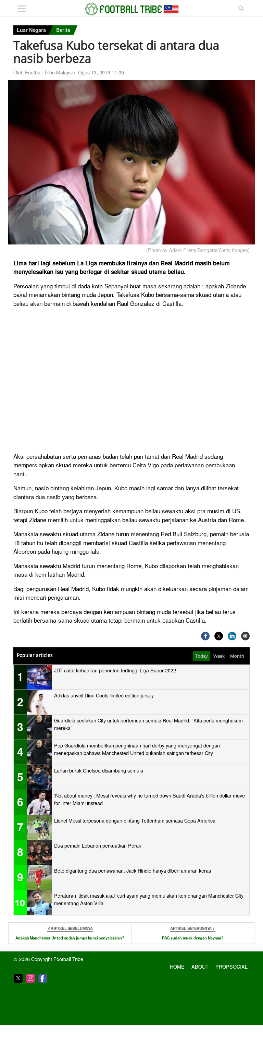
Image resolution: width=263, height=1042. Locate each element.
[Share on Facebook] (205, 636)
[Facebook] (42, 978)
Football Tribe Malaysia (50, 72)
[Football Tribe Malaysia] (131, 9)
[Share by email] (245, 636)
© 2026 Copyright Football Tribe (48, 958)
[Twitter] (18, 978)
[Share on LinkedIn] (232, 636)
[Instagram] (30, 978)
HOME (177, 966)
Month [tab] (237, 656)
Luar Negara (31, 29)
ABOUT (200, 966)
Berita (63, 29)
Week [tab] (219, 656)
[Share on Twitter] (218, 636)
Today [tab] (201, 656)
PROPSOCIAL (231, 966)
